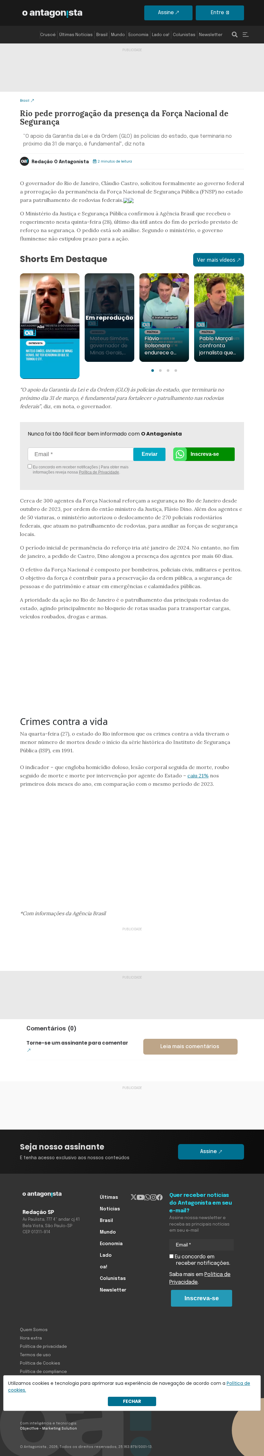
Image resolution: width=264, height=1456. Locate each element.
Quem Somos (34, 1330)
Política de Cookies (40, 1363)
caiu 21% (198, 775)
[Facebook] (159, 1197)
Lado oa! (160, 35)
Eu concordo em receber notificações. (202, 1260)
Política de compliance (43, 1372)
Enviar (149, 454)
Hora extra (31, 1338)
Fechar (132, 1401)
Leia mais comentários (189, 1046)
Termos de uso (35, 1355)
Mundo (118, 35)
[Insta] (153, 1197)
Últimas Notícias (76, 35)
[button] (152, 370)
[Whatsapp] (147, 1197)
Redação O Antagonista (60, 162)
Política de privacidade (43, 1347)
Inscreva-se (205, 454)
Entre (217, 12)
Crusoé (48, 35)
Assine (166, 12)
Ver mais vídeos (216, 259)
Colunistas (184, 35)
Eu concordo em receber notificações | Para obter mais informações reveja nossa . (80, 469)
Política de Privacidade (99, 472)
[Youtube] (140, 1197)
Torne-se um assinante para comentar (77, 1042)
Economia (138, 35)
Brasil (102, 35)
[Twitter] (134, 1197)
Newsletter (210, 35)
